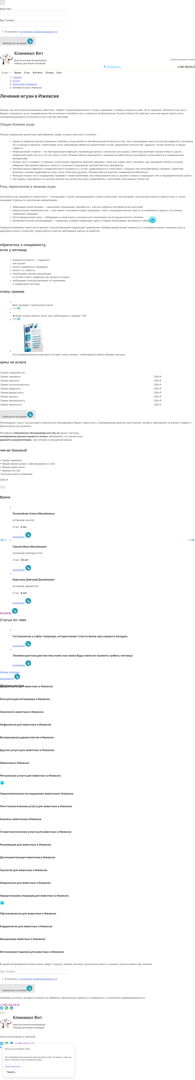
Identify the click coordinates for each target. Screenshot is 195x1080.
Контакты (38, 72)
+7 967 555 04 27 (10, 1004)
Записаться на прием (14, 43)
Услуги (4, 72)
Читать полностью (12, 1066)
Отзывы (49, 72)
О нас (27, 72)
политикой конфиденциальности (38, 31)
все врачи (6, 612)
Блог (59, 72)
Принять (11, 1072)
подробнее (19, 536)
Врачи (17, 72)
